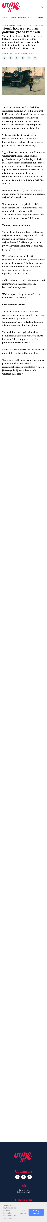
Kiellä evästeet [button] (23, 1212)
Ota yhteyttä (23, 1190)
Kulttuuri (6, 627)
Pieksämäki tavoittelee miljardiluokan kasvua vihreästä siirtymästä (22, 1094)
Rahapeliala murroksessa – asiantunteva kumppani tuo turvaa (23, 763)
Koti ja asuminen (9, 568)
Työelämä (39, 17)
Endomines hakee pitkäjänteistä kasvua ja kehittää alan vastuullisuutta (22, 483)
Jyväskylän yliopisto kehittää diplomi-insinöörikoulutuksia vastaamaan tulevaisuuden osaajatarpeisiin (20, 867)
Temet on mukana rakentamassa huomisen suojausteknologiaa (22, 437)
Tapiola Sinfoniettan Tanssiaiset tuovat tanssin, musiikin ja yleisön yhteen (23, 634)
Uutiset (5, 17)
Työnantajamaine (35, 25)
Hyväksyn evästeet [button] (36, 1212)
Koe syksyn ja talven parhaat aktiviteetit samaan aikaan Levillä (23, 680)
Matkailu (6, 675)
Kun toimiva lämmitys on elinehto (23, 957)
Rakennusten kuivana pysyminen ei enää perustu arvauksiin (23, 529)
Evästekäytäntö (23, 1192)
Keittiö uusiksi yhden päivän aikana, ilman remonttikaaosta (21, 819)
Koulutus (6, 859)
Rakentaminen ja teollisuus (21, 17)
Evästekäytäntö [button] (9, 1219)
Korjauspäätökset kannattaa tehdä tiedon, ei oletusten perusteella (19, 575)
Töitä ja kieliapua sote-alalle (19, 723)
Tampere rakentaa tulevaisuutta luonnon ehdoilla (22, 1048)
